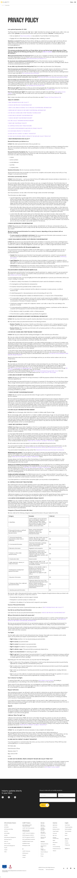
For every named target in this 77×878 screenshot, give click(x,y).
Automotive (55, 827)
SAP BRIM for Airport (26, 843)
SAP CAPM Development (43, 833)
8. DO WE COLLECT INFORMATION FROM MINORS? (21, 120)
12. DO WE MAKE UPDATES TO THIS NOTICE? (19, 131)
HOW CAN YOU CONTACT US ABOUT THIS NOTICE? (41, 440)
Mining (54, 844)
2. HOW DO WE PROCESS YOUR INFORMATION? (20, 105)
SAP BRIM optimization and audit (43, 829)
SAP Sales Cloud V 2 (8, 839)
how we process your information (30, 73)
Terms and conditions (50, 869)
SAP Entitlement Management (10, 837)
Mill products (55, 842)
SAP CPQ (6, 831)
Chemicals (55, 833)
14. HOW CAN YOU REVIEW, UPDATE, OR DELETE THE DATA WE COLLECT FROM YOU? (29, 136)
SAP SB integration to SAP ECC (28, 835)
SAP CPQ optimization (43, 826)
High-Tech (55, 835)
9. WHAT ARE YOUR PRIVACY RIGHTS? (17, 123)
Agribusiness (55, 825)
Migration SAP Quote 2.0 (43, 838)
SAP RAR (5, 835)
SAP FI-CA (6, 841)
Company (67, 842)
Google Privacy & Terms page (48, 372)
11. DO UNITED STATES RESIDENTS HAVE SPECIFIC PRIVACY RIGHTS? (25, 128)
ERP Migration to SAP (26, 845)
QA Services (43, 835)
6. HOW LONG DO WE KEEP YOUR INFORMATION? (20, 115)
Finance (42, 853)
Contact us (67, 848)
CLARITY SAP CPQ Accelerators (28, 828)
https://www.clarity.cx (25, 36)
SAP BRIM (6, 825)
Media (54, 840)
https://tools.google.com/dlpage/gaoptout (21, 368)
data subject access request (46, 680)
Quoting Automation (44, 843)
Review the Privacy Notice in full (53, 97)
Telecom (54, 850)
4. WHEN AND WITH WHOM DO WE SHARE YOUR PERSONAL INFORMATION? (27, 110)
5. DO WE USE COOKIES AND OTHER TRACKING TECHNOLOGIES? (24, 113)
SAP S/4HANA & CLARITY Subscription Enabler (27, 826)
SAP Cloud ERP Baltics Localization (28, 839)
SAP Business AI (25, 853)
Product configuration (43, 849)
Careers (66, 840)
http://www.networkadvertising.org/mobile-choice (45, 371)
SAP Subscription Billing (8, 829)
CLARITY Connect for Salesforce (28, 833)
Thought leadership (68, 827)
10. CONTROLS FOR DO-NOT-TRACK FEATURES (20, 126)
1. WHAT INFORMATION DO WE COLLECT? (18, 102)
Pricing (42, 856)
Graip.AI (5, 849)
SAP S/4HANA (6, 833)
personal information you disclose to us (36, 58)
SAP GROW (6, 827)
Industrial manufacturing (55, 838)
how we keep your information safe (35, 85)
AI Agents (24, 855)
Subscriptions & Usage (43, 846)
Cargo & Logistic (56, 831)
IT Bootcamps (67, 845)
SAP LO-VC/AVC (7, 843)
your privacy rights (50, 89)
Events (66, 835)
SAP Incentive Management (9, 845)
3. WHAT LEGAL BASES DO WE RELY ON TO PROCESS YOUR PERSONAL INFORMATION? (30, 107)
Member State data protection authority (35, 447)
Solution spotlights (68, 829)
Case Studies (67, 825)
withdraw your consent (16, 275)
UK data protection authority (55, 447)
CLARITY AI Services (26, 851)
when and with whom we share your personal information (52, 77)
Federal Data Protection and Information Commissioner (50, 450)
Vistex (5, 851)
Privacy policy (41, 869)
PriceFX (5, 847)
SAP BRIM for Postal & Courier (27, 841)
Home (3, 5)
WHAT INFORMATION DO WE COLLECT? (53, 607)
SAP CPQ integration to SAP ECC (28, 837)
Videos (66, 833)
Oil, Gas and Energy (56, 846)
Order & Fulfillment (44, 851)
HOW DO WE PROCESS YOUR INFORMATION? (53, 612)
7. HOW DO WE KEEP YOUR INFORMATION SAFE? (20, 118)
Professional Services (57, 848)
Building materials (56, 829)
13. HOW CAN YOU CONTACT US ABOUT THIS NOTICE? (22, 133)
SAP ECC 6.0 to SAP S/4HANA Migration (26, 831)
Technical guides (68, 831)
